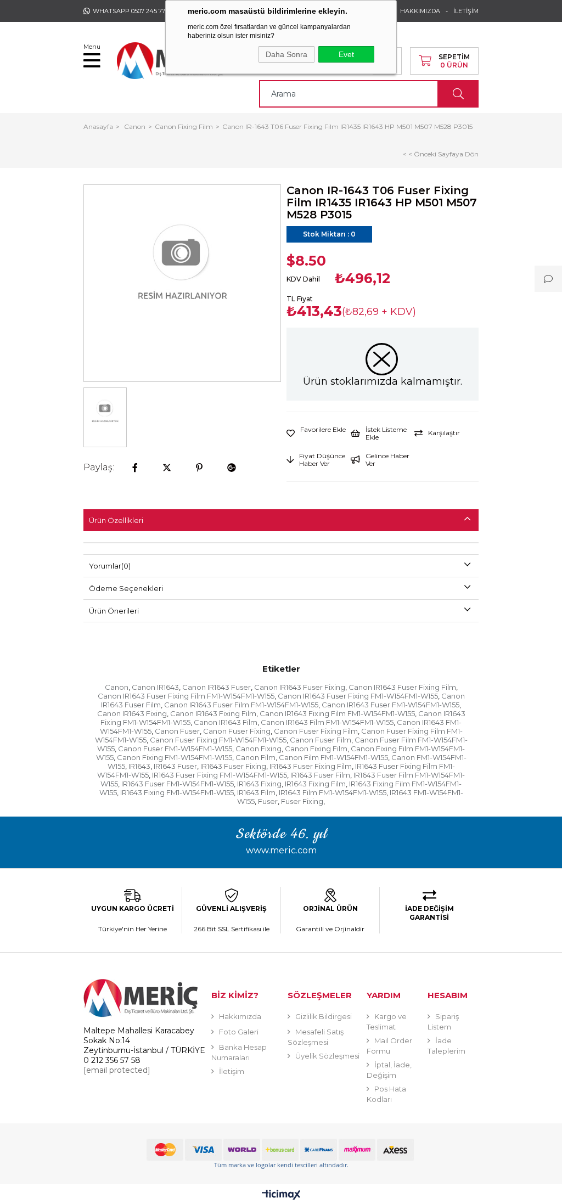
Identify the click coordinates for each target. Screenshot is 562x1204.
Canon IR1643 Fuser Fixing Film (402, 687)
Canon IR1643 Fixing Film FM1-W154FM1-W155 (337, 713)
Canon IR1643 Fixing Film (213, 713)
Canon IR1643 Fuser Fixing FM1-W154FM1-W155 (358, 695)
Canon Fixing (258, 748)
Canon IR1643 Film (225, 722)
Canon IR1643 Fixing (132, 713)
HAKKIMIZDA (420, 11)
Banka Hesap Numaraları (239, 1052)
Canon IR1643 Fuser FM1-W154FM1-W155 (390, 704)
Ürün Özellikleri (116, 520)
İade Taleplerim (446, 1045)
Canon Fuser (177, 731)
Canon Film (255, 757)
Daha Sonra (286, 54)
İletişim (231, 1071)
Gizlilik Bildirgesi (323, 1016)
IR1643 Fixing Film (315, 783)
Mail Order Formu (389, 1045)
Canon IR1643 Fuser (216, 687)
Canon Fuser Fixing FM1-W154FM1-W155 (218, 739)
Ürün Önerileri (114, 610)
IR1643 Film (256, 792)
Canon (116, 687)
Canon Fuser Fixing (237, 731)
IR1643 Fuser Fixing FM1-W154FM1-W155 (219, 774)
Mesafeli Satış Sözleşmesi (316, 1037)
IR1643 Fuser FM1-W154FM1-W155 (177, 783)
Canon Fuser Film (320, 739)
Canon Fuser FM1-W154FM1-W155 (175, 748)
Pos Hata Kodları (386, 1094)
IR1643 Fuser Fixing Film (310, 766)
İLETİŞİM (466, 11)
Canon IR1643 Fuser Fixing (299, 687)
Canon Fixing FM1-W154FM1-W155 (174, 757)
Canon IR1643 (155, 687)
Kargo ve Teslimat (387, 1021)
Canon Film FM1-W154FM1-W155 (333, 757)
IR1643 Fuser (175, 766)
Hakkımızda (240, 1016)
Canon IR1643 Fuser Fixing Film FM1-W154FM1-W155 (186, 695)
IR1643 (139, 766)
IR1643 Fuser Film (320, 774)
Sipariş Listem (443, 1021)
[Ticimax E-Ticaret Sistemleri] (281, 1195)
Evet (346, 54)
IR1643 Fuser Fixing (233, 766)
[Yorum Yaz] (548, 279)
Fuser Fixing (302, 801)
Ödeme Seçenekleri (126, 588)
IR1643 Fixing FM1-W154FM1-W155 (177, 792)
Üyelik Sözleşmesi (327, 1055)
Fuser (268, 801)
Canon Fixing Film (316, 748)
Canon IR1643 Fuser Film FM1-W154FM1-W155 (241, 704)
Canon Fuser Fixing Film (316, 731)
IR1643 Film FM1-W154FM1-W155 (332, 792)
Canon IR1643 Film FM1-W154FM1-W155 (327, 722)
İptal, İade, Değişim (389, 1069)
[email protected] (116, 1070)
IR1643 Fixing (259, 783)
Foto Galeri (238, 1031)
